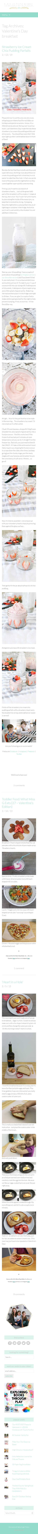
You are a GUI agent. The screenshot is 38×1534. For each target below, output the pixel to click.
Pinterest (31, 751)
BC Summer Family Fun (20, 1435)
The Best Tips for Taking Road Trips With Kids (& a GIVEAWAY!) (22, 1488)
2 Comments (19, 785)
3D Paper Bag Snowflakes (21, 1464)
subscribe (8, 1376)
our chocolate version (10, 277)
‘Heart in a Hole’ (12, 982)
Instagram (22, 751)
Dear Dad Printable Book (21, 1479)
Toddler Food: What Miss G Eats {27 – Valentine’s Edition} (18, 803)
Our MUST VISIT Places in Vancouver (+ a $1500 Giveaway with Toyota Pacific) (22, 1427)
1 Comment (19, 968)
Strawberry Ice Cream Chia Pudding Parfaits (16, 48)
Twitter (19, 754)
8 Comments (19, 1294)
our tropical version (27, 275)
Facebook (13, 751)
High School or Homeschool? (22, 1450)
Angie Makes (25, 1527)
